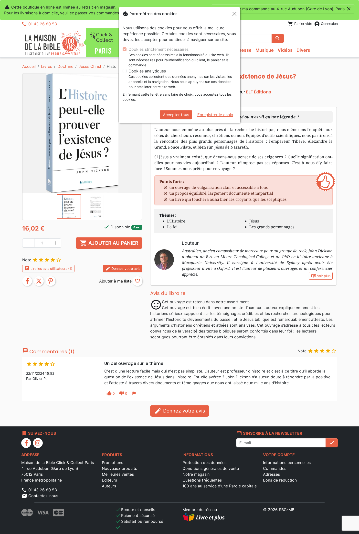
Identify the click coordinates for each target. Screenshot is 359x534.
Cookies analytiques (147, 71)
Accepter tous (176, 114)
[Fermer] (234, 14)
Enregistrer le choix (215, 114)
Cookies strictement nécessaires (158, 49)
